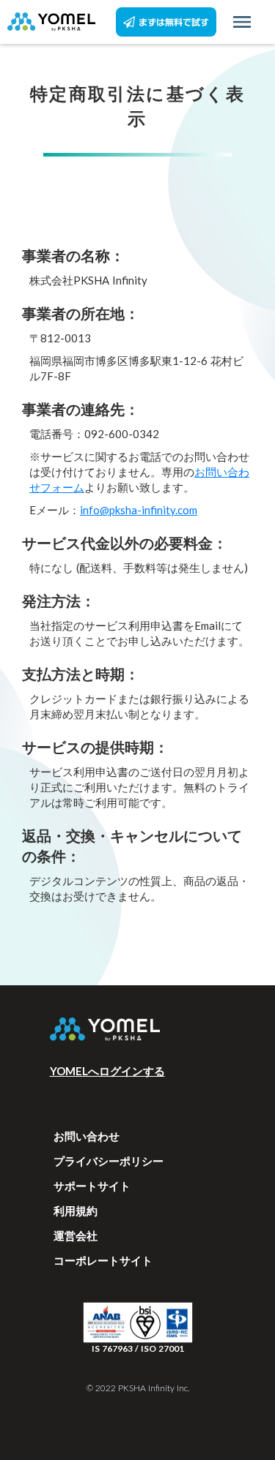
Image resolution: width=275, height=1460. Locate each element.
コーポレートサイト (103, 1260)
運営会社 (76, 1235)
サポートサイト (92, 1185)
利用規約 (76, 1210)
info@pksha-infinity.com (138, 509)
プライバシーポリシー (109, 1160)
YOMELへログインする (107, 1070)
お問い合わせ (87, 1136)
